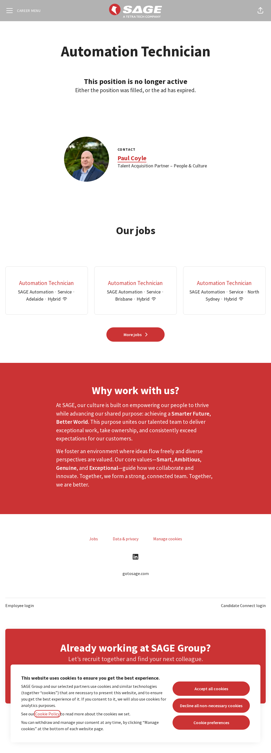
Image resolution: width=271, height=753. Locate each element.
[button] (260, 10)
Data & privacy (125, 538)
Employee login (19, 605)
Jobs (93, 538)
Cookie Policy (47, 713)
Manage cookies (167, 538)
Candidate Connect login (243, 605)
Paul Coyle (132, 158)
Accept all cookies (211, 688)
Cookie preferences (211, 722)
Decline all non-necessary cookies (211, 705)
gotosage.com (136, 573)
